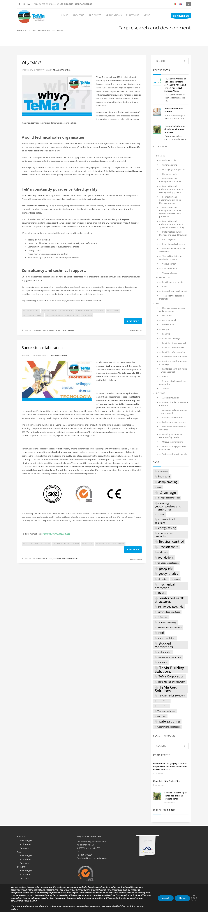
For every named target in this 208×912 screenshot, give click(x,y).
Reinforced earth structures (174, 356)
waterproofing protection (169, 726)
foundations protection (168, 562)
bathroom (164, 476)
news (164, 286)
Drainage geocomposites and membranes (172, 309)
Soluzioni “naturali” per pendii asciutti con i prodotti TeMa (175, 795)
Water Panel (161, 716)
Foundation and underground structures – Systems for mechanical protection (171, 212)
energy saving (167, 528)
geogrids (166, 568)
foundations (166, 557)
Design (159, 487)
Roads (165, 376)
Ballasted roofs (169, 160)
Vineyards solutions (166, 711)
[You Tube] (24, 4)
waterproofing (169, 721)
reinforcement (162, 617)
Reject (182, 898)
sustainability (165, 651)
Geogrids (166, 329)
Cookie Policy (118, 906)
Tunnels (165, 388)
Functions (23, 848)
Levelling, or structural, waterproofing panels (171, 436)
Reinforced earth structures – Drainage (173, 363)
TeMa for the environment (171, 681)
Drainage (167, 492)
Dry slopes (167, 315)
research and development (91, 311)
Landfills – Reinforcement (173, 347)
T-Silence (162, 662)
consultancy (50, 311)
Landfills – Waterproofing (173, 352)
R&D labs (89, 544)
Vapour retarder (169, 273)
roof (161, 633)
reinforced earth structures (169, 600)
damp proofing (167, 482)
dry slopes (160, 514)
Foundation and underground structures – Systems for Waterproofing (171, 224)
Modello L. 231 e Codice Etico (166, 781)
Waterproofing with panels (174, 454)
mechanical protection (165, 586)
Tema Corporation (62, 70)
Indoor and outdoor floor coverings (172, 428)
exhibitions (162, 552)
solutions (114, 311)
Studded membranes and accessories (172, 250)
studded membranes (164, 645)
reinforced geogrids (170, 606)
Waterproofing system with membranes (173, 448)
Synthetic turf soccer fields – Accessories (173, 382)
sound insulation (166, 638)
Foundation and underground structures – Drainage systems (171, 199)
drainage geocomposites (168, 497)
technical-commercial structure (64, 315)
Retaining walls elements (173, 244)
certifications (32, 311)
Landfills (166, 333)
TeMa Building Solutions (169, 669)
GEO (50, 559)
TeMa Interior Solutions (172, 695)
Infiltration (162, 579)
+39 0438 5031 (66, 4)
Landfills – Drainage (171, 338)
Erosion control (171, 541)
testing (88, 315)
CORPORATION (42, 330)
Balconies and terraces (172, 417)
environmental (169, 320)
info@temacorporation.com (94, 858)
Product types (25, 840)
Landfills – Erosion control (174, 343)
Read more (133, 321)
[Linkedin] (28, 4)
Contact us (49, 300)
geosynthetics (62, 544)
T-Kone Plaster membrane (169, 657)
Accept (165, 898)
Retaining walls (169, 239)
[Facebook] (19, 4)
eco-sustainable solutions (38, 544)
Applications (25, 844)
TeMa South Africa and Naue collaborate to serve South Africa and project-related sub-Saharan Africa (175, 84)
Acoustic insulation (170, 397)
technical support (34, 315)
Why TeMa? (31, 62)
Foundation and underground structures (170, 180)
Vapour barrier (169, 263)
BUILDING (160, 155)
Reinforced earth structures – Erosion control (173, 370)
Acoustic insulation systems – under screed (173, 411)
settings (140, 906)
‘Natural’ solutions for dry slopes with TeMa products (174, 129)
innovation (67, 311)
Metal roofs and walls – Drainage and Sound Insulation (173, 233)
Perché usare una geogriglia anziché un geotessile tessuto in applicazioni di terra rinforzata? (170, 766)
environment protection (164, 534)
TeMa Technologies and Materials (171, 297)
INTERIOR (160, 393)
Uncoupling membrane (172, 441)
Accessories (162, 471)
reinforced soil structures (168, 611)
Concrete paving (169, 164)
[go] (185, 61)
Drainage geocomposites (173, 169)
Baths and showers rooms (174, 422)
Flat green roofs (169, 174)
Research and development (61, 330)
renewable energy (167, 622)
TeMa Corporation (171, 676)
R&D (77, 544)
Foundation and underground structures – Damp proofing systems (171, 189)
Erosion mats (168, 324)
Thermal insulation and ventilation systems (171, 258)
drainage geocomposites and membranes (168, 506)
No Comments (135, 331)
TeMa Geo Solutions (166, 689)
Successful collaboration (42, 347)
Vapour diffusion (170, 268)
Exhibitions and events (172, 282)
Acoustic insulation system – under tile (173, 404)
